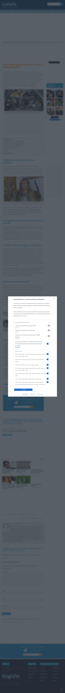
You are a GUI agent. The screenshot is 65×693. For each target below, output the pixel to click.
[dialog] (32, 346)
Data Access (32, 394)
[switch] (48, 326)
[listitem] (32, 322)
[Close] (54, 299)
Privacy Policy (39, 394)
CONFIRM (23, 389)
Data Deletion (25, 394)
